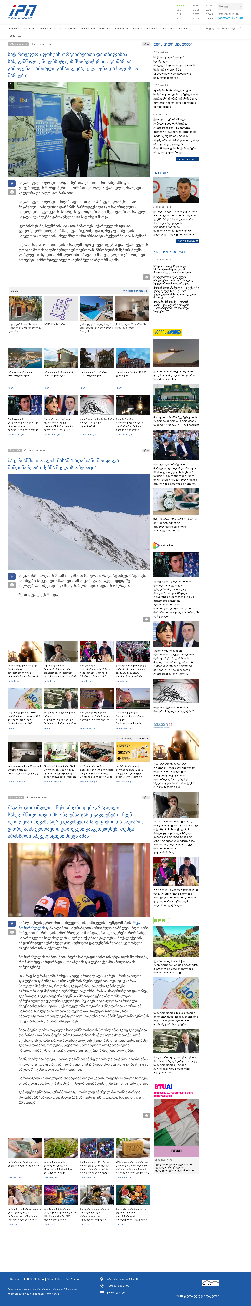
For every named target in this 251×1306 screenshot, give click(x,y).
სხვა (12, 35)
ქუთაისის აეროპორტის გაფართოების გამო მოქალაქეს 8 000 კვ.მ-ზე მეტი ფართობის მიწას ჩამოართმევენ (175, 967)
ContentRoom (140, 738)
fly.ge (10, 387)
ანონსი (183, 28)
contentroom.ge (16, 781)
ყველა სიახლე (186, 159)
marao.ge (13, 1224)
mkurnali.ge (14, 1177)
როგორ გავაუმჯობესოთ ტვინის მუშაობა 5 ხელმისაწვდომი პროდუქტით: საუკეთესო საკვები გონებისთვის (131, 1216)
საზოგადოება (68, 28)
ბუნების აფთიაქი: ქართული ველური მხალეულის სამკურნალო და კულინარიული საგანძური (60, 1169)
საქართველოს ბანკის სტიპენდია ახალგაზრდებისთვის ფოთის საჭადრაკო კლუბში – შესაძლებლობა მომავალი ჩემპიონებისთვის (174, 67)
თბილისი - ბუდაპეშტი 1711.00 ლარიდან (93, 374)
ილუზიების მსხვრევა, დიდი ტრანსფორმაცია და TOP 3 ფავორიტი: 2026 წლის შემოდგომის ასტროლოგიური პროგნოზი (60, 1218)
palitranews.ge (87, 728)
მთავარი (13, 28)
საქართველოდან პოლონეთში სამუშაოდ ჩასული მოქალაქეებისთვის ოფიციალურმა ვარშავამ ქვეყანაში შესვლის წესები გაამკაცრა (132, 723)
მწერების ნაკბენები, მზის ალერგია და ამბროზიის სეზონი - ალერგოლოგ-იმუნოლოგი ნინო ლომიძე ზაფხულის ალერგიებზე (60, 773)
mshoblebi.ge (87, 1177)
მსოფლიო (88, 28)
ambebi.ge (13, 681)
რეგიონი (104, 28)
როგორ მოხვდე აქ (135, 290)
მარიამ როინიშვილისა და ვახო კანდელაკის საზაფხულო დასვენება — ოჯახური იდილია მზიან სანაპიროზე (24, 1216)
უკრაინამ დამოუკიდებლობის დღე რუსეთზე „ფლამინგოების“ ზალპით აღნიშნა (174, 375)
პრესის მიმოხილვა (169, 252)
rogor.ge (84, 1224)
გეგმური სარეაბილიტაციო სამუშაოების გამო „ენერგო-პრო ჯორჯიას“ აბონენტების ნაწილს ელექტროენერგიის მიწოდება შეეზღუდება (176, 98)
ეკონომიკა (121, 28)
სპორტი (137, 28)
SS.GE (14, 290)
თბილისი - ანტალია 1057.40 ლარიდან (20, 374)
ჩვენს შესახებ (34, 1279)
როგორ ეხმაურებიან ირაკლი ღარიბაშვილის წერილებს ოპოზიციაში (95, 716)
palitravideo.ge (16, 434)
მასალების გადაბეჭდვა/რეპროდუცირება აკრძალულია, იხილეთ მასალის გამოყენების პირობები (43, 1291)
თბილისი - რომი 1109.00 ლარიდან (131, 374)
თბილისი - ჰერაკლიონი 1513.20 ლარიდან (59, 374)
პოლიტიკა (29, 28)
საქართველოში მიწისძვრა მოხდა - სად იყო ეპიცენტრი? (97, 423)
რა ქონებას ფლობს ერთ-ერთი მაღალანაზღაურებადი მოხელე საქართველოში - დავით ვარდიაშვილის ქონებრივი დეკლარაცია (60, 721)
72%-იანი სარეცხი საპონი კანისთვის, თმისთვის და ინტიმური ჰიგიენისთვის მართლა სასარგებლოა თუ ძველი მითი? (133, 1169)
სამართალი (48, 28)
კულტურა (169, 28)
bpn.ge (180, 5)
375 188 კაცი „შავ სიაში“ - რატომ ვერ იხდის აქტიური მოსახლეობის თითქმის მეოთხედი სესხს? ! (175, 525)
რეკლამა (72, 1279)
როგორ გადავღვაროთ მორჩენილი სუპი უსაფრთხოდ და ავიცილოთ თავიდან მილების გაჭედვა (95, 1216)
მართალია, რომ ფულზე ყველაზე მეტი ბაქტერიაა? (24, 1164)
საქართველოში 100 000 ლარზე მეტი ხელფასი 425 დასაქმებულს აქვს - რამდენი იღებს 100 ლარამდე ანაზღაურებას (24, 719)
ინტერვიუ (161, 173)
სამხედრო (152, 28)
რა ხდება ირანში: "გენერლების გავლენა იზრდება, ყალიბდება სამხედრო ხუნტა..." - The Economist (176, 421)
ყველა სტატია (186, 241)
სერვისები (54, 1279)
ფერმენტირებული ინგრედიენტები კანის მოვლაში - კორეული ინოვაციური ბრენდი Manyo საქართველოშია (130, 773)
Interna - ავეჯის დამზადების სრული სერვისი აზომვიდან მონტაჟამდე (25, 770)
